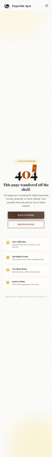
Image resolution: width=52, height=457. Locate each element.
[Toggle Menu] (46, 5)
